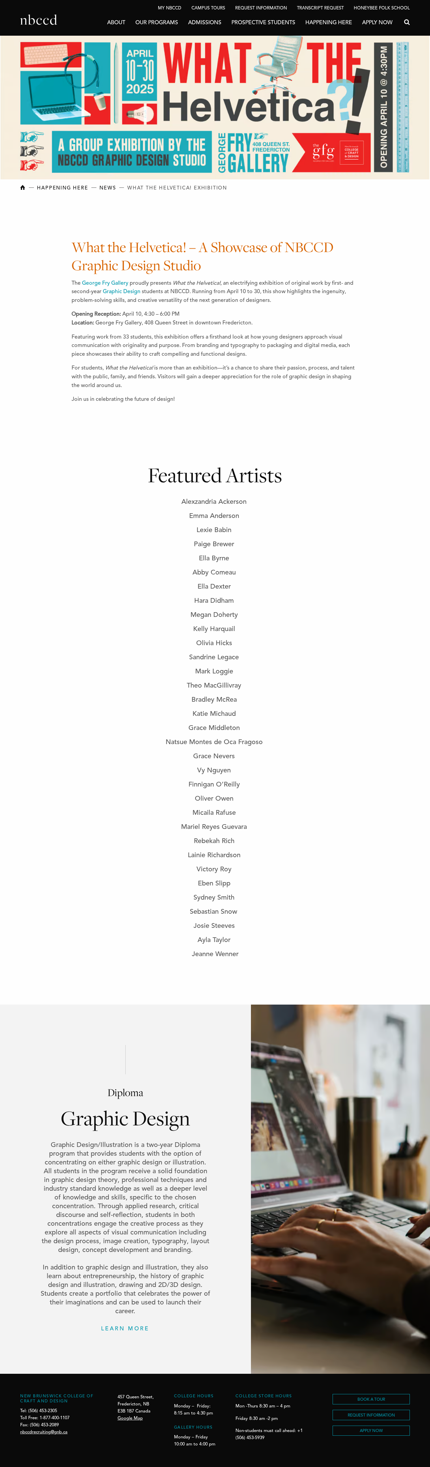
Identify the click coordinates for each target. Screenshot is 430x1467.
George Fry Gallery (104, 283)
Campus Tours (208, 8)
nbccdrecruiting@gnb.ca (44, 1432)
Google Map (130, 1418)
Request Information (261, 8)
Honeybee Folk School (382, 8)
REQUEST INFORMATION (371, 1415)
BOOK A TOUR (371, 1400)
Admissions (204, 23)
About (116, 23)
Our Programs (156, 23)
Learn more (125, 1329)
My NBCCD (169, 8)
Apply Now (377, 23)
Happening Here (328, 23)
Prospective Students (263, 23)
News (107, 188)
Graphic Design (121, 291)
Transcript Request (320, 8)
